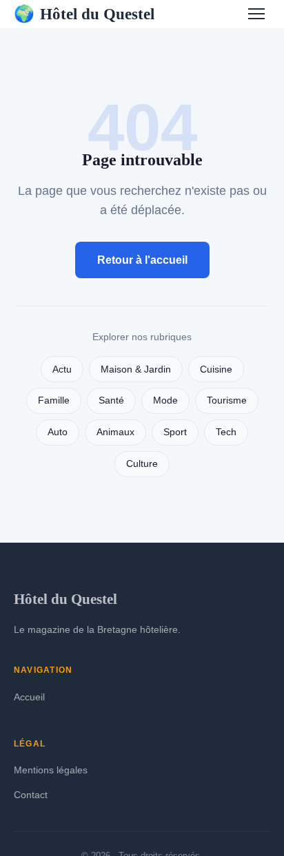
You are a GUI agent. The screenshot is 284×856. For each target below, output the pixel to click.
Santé (111, 400)
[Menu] (256, 14)
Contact (31, 794)
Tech (226, 432)
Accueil (29, 696)
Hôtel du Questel (84, 14)
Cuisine (216, 369)
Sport (175, 432)
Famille (54, 400)
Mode (165, 400)
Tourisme (227, 400)
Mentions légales (51, 769)
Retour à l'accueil (142, 260)
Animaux (115, 432)
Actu (62, 369)
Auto (58, 432)
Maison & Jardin (136, 369)
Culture (142, 464)
